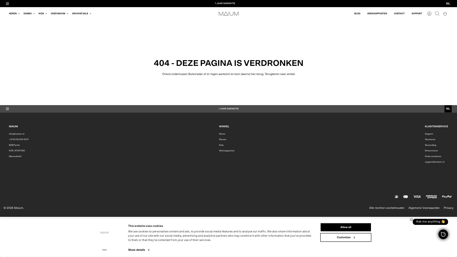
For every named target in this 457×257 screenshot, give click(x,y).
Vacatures (430, 139)
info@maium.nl (16, 134)
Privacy (448, 207)
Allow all (345, 227)
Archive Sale (80, 13)
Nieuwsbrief (15, 156)
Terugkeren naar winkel (280, 74)
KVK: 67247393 (17, 151)
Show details (136, 250)
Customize (344, 237)
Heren (13, 13)
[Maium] (228, 14)
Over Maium (58, 13)
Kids (41, 13)
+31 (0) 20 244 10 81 (19, 139)
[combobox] (448, 3)
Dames (28, 13)
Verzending (430, 145)
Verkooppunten (377, 13)
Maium (18, 207)
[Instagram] (7, 3)
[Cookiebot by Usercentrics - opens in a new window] (104, 250)
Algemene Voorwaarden (424, 207)
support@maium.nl (434, 162)
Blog (357, 13)
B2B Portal (14, 145)
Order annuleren (433, 156)
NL (448, 3)
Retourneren (431, 151)
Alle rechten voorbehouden (386, 207)
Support (417, 13)
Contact (399, 13)
